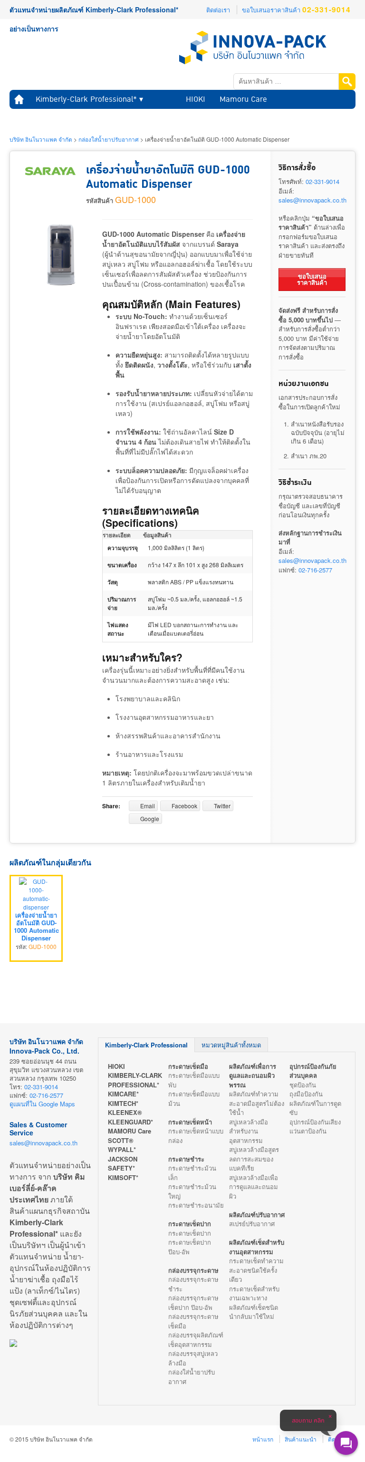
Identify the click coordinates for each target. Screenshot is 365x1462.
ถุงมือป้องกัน (306, 1093)
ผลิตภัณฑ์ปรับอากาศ (257, 1214)
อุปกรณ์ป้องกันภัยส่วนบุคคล (312, 1071)
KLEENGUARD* (130, 1121)
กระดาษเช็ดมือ (188, 1066)
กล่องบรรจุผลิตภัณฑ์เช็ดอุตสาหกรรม (195, 1339)
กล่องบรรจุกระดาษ (193, 1270)
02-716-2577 (315, 569)
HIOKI (195, 99)
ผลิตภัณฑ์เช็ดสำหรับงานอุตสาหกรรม (256, 1247)
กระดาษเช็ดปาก (189, 1223)
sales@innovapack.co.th (312, 199)
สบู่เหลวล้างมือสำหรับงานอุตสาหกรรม (248, 1131)
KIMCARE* (123, 1093)
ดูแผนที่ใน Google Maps (42, 1103)
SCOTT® (121, 1140)
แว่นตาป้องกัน (308, 1130)
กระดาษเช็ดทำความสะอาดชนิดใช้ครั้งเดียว (256, 1270)
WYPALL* (122, 1149)
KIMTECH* (123, 1103)
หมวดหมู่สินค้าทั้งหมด (231, 1044)
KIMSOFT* (123, 1177)
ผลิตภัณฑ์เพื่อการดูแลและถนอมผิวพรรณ (252, 1075)
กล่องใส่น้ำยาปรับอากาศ (108, 139)
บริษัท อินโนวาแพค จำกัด (41, 139)
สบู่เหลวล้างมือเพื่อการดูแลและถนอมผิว (253, 1187)
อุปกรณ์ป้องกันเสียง (315, 1121)
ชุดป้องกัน (302, 1084)
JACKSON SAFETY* (122, 1163)
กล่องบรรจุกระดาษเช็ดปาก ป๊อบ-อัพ (193, 1302)
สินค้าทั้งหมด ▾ (39, 118)
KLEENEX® (125, 1112)
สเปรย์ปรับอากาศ (252, 1223)
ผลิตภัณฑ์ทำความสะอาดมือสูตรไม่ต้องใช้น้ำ (256, 1103)
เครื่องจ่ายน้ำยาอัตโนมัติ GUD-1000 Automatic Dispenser (36, 926)
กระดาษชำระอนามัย (196, 1205)
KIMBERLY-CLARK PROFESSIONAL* (135, 1080)
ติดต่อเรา (218, 9)
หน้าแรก (19, 99)
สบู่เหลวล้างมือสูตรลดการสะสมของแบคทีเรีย (254, 1158)
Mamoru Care (243, 99)
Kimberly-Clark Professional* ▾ (89, 99)
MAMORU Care (129, 1130)
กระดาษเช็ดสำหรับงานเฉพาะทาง (254, 1293)
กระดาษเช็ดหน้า (190, 1121)
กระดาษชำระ (186, 1158)
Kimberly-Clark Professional (146, 1044)
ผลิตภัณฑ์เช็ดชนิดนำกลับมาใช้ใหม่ (253, 1312)
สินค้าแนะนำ (121, 118)
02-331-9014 (322, 181)
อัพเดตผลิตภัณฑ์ (178, 118)
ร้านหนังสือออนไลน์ (36, 1357)
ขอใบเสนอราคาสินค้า (296, 9)
